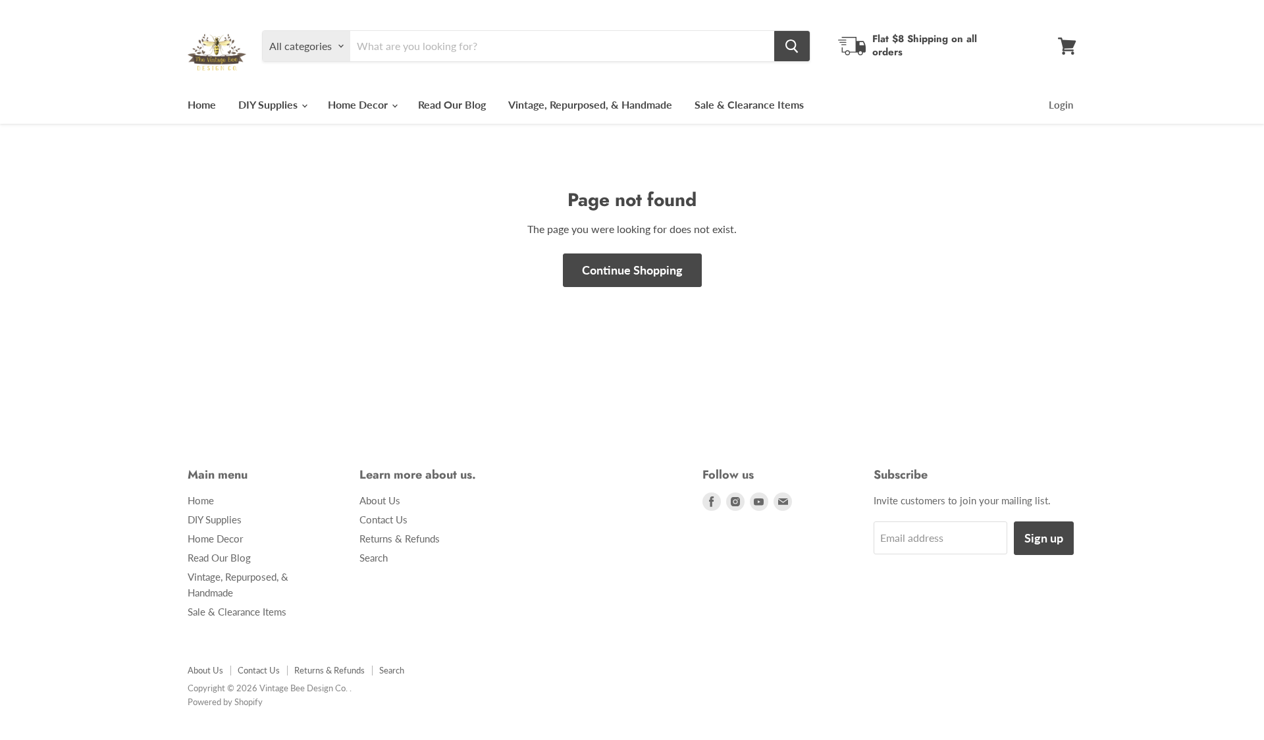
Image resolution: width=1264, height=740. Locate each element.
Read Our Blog (452, 104)
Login (1061, 105)
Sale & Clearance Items (749, 104)
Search (373, 558)
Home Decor (359, 104)
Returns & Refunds (399, 538)
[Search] (792, 46)
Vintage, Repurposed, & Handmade (590, 104)
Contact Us (383, 519)
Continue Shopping (632, 270)
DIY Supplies (269, 104)
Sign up (1043, 538)
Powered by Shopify (225, 702)
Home (202, 104)
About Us (379, 500)
